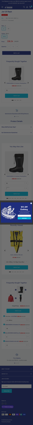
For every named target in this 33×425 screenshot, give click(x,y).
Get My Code (24, 218)
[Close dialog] (31, 203)
